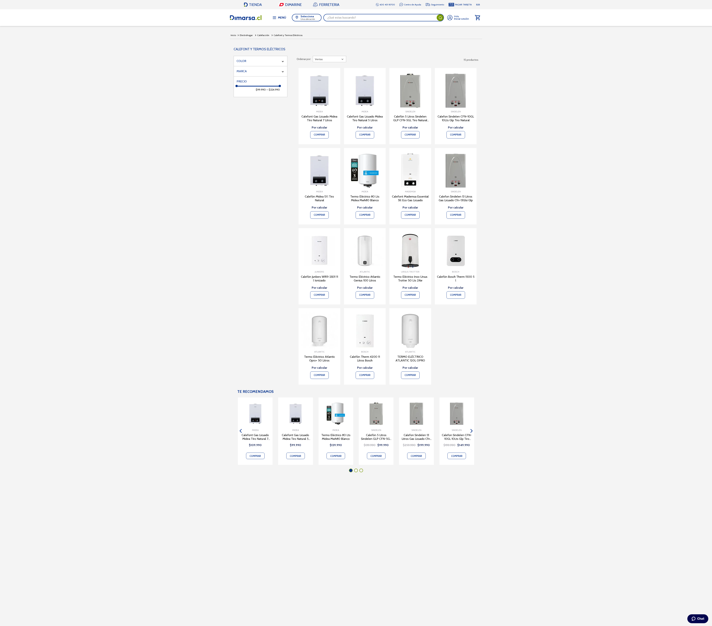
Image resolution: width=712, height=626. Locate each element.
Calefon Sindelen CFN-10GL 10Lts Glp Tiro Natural (457, 437)
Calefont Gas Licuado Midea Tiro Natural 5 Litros (295, 437)
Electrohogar (246, 35)
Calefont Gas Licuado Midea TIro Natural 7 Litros (255, 437)
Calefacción (263, 35)
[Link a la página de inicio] (233, 35)
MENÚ (282, 17)
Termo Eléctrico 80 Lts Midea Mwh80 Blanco (335, 437)
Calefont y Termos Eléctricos (288, 35)
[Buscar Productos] (440, 17)
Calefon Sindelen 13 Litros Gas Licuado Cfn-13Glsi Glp (416, 437)
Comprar (255, 455)
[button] (260, 61)
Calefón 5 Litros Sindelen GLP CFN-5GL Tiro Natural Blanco (376, 437)
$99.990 (261, 89)
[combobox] (383, 17)
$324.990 (273, 89)
